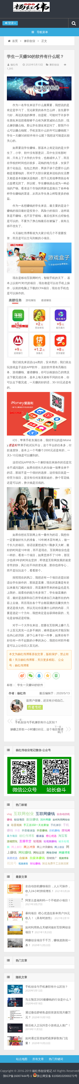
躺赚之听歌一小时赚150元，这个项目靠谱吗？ (36, 730)
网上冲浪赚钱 (45, 846)
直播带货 (25, 841)
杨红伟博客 (26, 835)
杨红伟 (14, 64)
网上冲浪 (29, 846)
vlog (9, 814)
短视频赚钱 (50, 841)
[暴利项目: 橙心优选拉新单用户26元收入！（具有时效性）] (15, 916)
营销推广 (52, 858)
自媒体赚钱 (37, 858)
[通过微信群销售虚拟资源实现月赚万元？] (15, 1015)
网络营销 (51, 852)
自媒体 (23, 858)
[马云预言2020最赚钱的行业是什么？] (15, 1002)
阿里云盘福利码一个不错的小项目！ (48, 900)
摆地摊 (66, 830)
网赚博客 (64, 852)
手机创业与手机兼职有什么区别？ (36, 721)
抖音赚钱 (42, 830)
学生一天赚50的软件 (30, 685)
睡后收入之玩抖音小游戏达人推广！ (48, 1025)
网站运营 (39, 852)
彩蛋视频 (16, 825)
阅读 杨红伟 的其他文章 (35, 707)
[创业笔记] (39, 792)
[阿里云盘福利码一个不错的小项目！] (15, 903)
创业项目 (19, 819)
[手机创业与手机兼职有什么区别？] (15, 989)
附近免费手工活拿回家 (55, 863)
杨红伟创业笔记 (39, 9)
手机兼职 (56, 825)
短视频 (37, 841)
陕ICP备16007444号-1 (17, 1076)
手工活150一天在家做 (36, 825)
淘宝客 (62, 835)
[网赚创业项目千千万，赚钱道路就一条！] (15, 943)
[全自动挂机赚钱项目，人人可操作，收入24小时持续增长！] (15, 889)
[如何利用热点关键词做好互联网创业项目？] (15, 930)
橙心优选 (51, 835)
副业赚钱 (32, 819)
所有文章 (38, 1059)
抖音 (17, 830)
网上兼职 (16, 846)
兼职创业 (29, 41)
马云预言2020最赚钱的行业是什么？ (48, 999)
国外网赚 (45, 819)
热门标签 (21, 804)
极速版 (40, 835)
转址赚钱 (35, 863)
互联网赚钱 (45, 814)
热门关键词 (56, 1059)
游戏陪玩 (12, 841)
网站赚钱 (24, 852)
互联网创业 (24, 813)
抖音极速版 (28, 830)
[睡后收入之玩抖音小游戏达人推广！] (15, 1028)
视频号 (12, 863)
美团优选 (12, 858)
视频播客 (23, 863)
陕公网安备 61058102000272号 (57, 1076)
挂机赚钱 (54, 830)
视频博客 (64, 858)
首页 (15, 41)
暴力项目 (12, 835)
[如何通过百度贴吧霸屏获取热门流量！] (15, 1041)
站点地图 (21, 1059)
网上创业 (59, 847)
